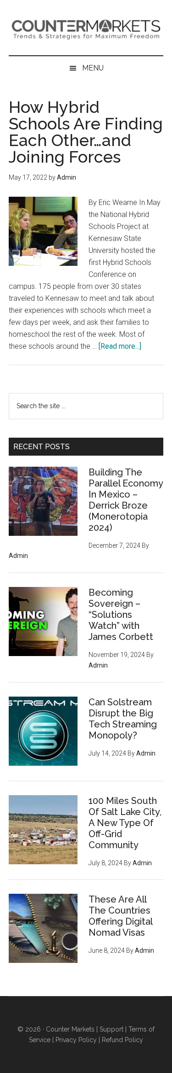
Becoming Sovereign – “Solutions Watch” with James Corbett (121, 614)
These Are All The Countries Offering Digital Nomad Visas (120, 916)
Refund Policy (122, 1040)
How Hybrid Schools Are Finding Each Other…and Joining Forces (86, 131)
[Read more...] (120, 346)
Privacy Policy (76, 1040)
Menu (93, 68)
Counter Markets (86, 27)
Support (111, 1029)
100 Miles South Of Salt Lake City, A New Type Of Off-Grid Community (125, 822)
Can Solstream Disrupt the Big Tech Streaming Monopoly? (123, 719)
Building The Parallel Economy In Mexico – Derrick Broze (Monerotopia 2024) (126, 500)
